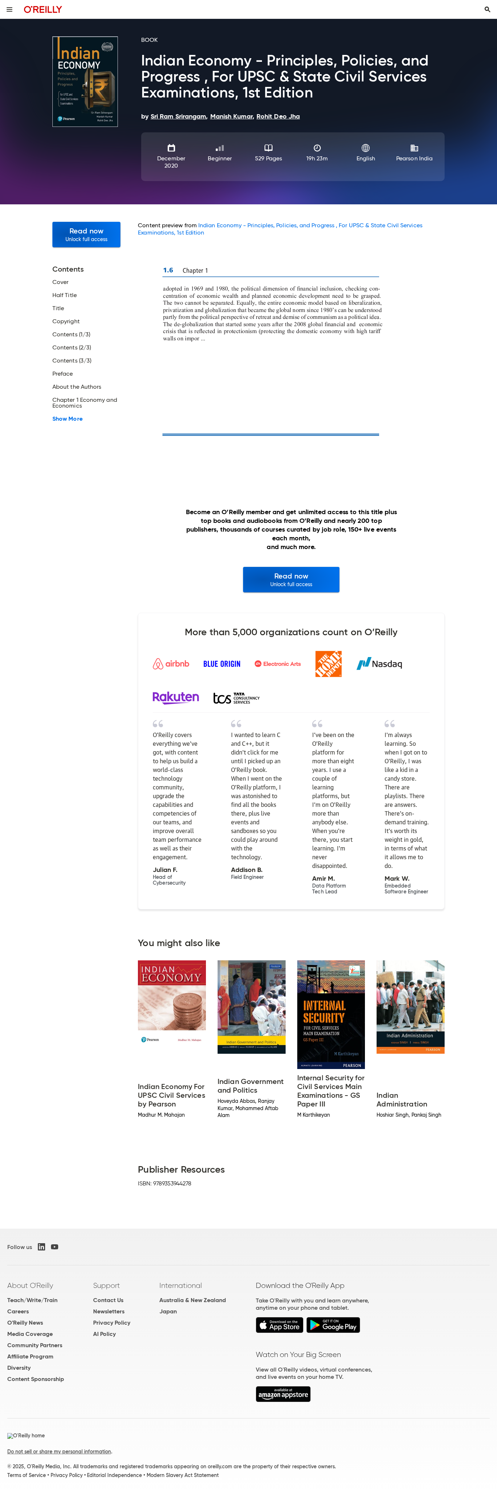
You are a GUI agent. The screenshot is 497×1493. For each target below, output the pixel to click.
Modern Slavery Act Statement (183, 1475)
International (180, 1285)
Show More (67, 419)
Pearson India (414, 158)
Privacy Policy (111, 1322)
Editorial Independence (114, 1475)
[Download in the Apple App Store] (279, 1331)
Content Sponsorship (35, 1379)
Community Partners (34, 1345)
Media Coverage (30, 1334)
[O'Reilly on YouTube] (54, 1246)
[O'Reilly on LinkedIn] (41, 1246)
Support (106, 1285)
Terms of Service (26, 1475)
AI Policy (104, 1334)
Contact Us (108, 1300)
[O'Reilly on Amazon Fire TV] (283, 1400)
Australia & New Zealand (192, 1300)
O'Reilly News (25, 1322)
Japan (168, 1311)
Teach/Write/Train (32, 1300)
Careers (18, 1311)
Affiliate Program (30, 1356)
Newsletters (108, 1311)
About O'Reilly (30, 1285)
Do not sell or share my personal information (59, 1451)
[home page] (43, 9)
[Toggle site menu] (9, 9)
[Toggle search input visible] (487, 9)
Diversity (19, 1368)
